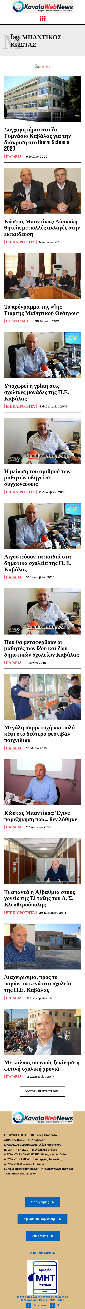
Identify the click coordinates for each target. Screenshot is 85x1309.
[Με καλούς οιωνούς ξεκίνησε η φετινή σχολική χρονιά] (42, 1032)
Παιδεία (14, 156)
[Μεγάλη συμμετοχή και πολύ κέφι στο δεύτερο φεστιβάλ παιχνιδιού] (42, 697)
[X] (52, 1305)
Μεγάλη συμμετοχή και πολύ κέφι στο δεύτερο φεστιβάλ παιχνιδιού (39, 733)
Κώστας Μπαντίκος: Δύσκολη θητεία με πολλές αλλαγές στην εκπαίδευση (42, 227)
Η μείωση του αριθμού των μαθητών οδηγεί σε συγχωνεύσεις (37, 477)
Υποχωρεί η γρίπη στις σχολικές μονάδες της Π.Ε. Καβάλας (36, 392)
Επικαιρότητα (20, 242)
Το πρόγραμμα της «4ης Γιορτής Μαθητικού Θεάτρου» (42, 309)
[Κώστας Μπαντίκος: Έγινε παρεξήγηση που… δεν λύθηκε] (42, 782)
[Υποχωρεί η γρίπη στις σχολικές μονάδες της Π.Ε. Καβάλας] (42, 355)
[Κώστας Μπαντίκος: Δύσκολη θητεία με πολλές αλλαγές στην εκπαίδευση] (42, 191)
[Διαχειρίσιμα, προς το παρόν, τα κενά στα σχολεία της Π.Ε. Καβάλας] (42, 946)
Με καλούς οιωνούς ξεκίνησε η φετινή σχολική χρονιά (42, 1065)
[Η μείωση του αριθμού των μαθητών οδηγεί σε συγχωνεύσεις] (42, 441)
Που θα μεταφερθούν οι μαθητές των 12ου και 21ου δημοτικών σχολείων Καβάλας (41, 648)
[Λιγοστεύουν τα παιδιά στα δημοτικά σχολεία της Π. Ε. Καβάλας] (42, 526)
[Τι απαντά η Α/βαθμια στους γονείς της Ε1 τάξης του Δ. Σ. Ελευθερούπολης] (42, 861)
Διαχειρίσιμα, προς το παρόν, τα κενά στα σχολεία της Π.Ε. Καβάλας (37, 983)
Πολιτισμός (18, 321)
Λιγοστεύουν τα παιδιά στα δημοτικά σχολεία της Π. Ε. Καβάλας (37, 563)
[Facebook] (28, 1305)
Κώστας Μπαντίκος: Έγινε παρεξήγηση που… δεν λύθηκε (40, 815)
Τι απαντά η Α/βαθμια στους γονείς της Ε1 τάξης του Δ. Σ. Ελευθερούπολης (39, 898)
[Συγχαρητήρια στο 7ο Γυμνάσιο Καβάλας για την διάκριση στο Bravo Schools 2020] (42, 99)
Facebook (40, 1305)
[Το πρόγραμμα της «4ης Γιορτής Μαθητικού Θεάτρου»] (42, 276)
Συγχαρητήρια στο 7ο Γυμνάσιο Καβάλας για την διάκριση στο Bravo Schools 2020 (37, 139)
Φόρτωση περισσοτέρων (41, 1091)
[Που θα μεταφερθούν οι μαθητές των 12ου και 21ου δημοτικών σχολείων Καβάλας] (42, 611)
